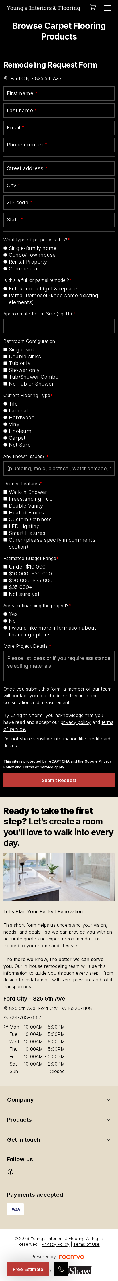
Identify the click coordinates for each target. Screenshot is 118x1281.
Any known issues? (24, 456)
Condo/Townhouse (32, 255)
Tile (13, 404)
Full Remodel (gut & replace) (44, 289)
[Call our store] (61, 1269)
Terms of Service (38, 767)
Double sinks (25, 356)
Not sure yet (24, 594)
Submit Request (59, 780)
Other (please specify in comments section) (52, 543)
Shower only (24, 370)
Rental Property (28, 262)
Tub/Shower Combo (33, 377)
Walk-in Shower (28, 492)
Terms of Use (86, 1244)
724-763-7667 (25, 1017)
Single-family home (32, 248)
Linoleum (20, 431)
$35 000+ (20, 587)
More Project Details (26, 646)
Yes (13, 614)
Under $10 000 (27, 567)
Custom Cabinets (30, 519)
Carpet (17, 438)
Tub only (20, 363)
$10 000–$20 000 (30, 574)
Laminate (20, 411)
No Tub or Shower (31, 384)
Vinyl (15, 424)
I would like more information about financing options (52, 631)
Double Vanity (26, 506)
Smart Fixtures (27, 533)
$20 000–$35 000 (31, 580)
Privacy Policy (55, 1244)
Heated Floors (26, 513)
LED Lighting (24, 526)
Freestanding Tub (30, 499)
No (12, 621)
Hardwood (22, 417)
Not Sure (20, 445)
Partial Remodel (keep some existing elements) (53, 298)
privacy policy (76, 722)
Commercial (24, 269)
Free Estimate (28, 1269)
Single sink (22, 350)
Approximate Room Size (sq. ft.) (38, 314)
